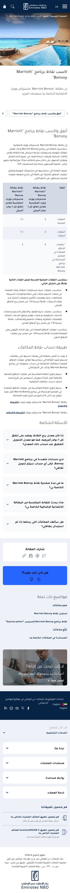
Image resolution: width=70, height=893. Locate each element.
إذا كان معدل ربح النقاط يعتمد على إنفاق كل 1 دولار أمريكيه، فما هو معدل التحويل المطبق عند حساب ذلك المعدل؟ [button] (38, 439)
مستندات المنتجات (52, 763)
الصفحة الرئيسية (58, 16)
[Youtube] (17, 708)
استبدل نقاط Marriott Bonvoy (50, 613)
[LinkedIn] (5, 708)
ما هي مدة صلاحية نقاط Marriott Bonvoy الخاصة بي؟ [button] (38, 485)
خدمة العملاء (56, 792)
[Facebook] (28, 708)
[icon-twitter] (44, 556)
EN (56, 6)
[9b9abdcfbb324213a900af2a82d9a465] (35, 6)
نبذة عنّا (59, 748)
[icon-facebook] (37, 556)
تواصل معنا (57, 680)
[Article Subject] (30, 556)
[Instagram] (11, 708)
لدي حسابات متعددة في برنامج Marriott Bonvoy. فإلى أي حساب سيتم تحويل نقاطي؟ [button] (38, 463)
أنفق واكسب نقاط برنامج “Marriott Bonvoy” (36, 113)
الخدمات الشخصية (56, 732)
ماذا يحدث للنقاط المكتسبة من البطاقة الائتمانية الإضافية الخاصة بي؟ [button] (39, 504)
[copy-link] (24, 556)
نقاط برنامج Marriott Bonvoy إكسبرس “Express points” (36, 621)
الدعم (46, 16)
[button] (66, 113)
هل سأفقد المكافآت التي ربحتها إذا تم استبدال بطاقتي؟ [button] (39, 524)
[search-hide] (12, 6)
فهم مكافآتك (59, 605)
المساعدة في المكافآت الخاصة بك (48, 637)
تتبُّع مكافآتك (60, 629)
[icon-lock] (4, 6)
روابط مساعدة (55, 777)
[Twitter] (22, 708)
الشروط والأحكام (15, 412)
